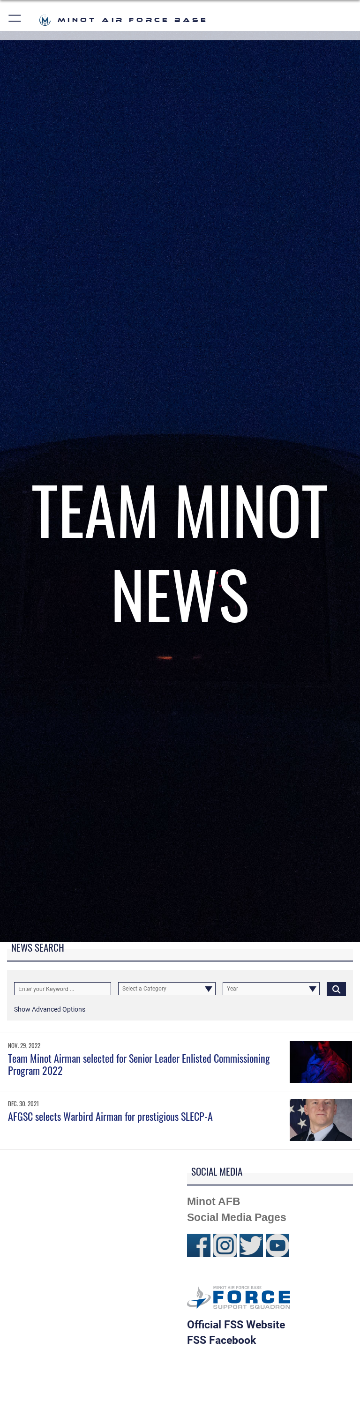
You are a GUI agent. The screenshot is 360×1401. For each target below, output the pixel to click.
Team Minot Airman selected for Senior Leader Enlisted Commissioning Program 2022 (139, 1064)
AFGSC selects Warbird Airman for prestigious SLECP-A (110, 1116)
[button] (15, 20)
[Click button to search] (336, 988)
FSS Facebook (221, 1340)
